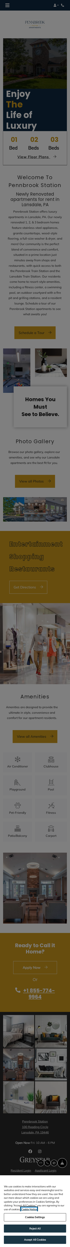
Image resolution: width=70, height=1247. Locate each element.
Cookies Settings (35, 1217)
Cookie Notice (29, 1209)
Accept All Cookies (35, 1239)
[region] (35, 1211)
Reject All (34, 1228)
